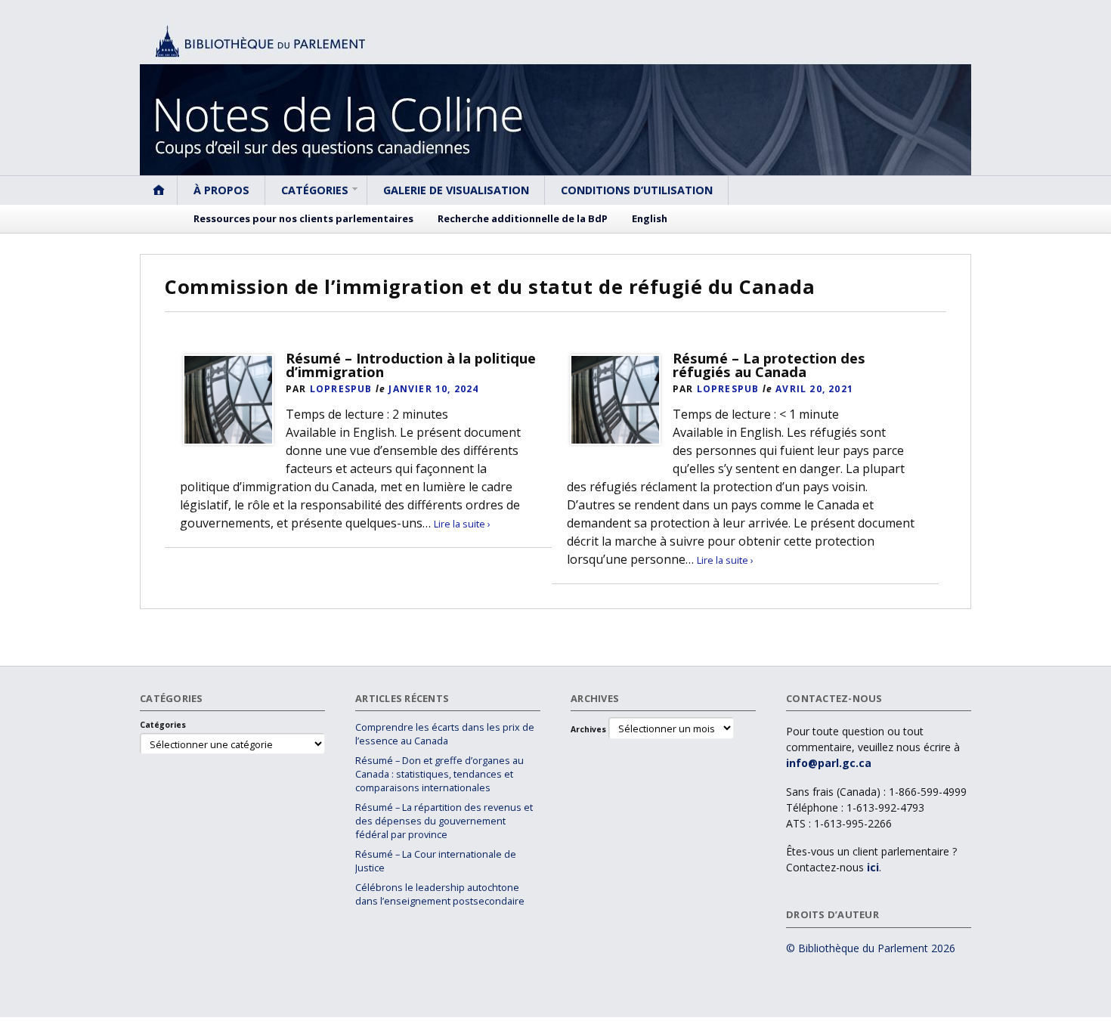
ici (873, 867)
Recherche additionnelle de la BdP (523, 218)
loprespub (341, 388)
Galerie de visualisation (456, 190)
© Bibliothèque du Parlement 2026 (870, 948)
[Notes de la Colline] (555, 97)
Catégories (314, 190)
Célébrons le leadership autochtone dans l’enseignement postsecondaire (440, 894)
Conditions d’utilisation (637, 190)
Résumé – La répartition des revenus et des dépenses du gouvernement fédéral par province (444, 820)
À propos (221, 190)
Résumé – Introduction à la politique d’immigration (411, 364)
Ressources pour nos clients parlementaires (303, 218)
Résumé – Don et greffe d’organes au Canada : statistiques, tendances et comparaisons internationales (439, 773)
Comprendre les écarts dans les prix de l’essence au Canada (444, 733)
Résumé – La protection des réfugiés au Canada (769, 364)
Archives (588, 729)
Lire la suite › (462, 524)
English (649, 218)
